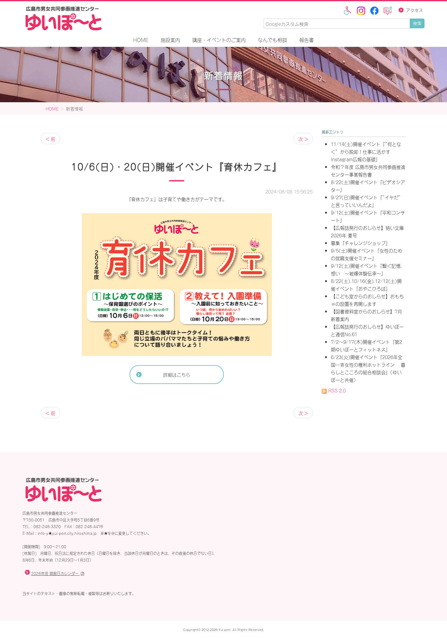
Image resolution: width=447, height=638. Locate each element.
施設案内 (170, 39)
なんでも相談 (272, 39)
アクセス (414, 10)
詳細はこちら (176, 374)
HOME (140, 39)
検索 (417, 23)
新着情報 (223, 74)
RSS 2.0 (336, 390)
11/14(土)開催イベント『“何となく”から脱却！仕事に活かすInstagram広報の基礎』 (366, 151)
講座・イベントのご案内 (219, 39)
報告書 (306, 39)
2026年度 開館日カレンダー (55, 573)
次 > (303, 138)
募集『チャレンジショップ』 (360, 242)
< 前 (50, 138)
